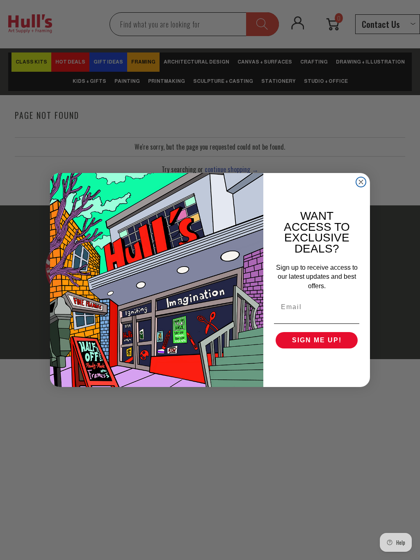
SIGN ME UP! (317, 340)
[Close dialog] (361, 182)
